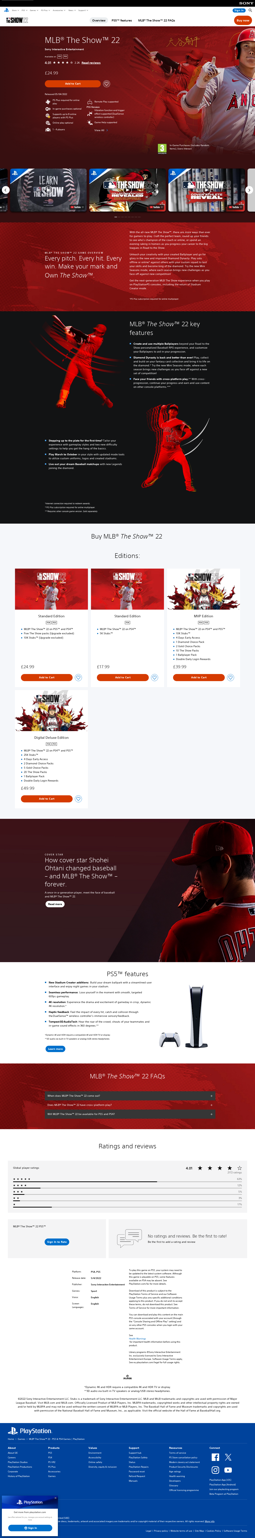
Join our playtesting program (224, 1489)
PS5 (23, 10)
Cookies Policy (213, 1530)
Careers (12, 1457)
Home (11, 1439)
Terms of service (177, 1452)
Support (81, 10)
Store (14, 10)
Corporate (13, 1471)
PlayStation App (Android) (222, 1484)
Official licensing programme (184, 1490)
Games (33, 10)
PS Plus (44, 10)
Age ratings (175, 1471)
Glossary (173, 1485)
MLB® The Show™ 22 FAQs (156, 20)
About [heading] (12, 1448)
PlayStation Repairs (139, 1466)
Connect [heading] (214, 1448)
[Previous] (6, 190)
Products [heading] (54, 1448)
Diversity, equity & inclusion (102, 1466)
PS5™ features (122, 20)
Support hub (135, 1452)
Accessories (58, 10)
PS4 (50, 1457)
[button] (127, 190)
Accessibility (94, 1457)
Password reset (137, 1471)
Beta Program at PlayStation (223, 1493)
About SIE (13, 1452)
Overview (98, 20)
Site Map (199, 1530)
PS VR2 (51, 1462)
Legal (148, 1530)
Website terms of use (181, 1530)
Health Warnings (137, 1338)
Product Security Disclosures (183, 1466)
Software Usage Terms (235, 1530)
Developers (175, 1480)
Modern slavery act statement (184, 1462)
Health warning (177, 1476)
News (70, 10)
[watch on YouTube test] (156, 207)
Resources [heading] (175, 1448)
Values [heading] (92, 1448)
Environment (94, 1452)
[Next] (249, 190)
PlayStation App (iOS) (220, 1479)
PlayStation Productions (20, 1466)
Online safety (95, 1462)
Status (132, 1462)
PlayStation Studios (18, 1462)
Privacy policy (161, 1530)
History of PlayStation (19, 1476)
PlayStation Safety (138, 1457)
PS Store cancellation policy (183, 1457)
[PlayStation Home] (6, 10)
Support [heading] (134, 1448)
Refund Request (137, 1476)
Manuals (133, 1480)
